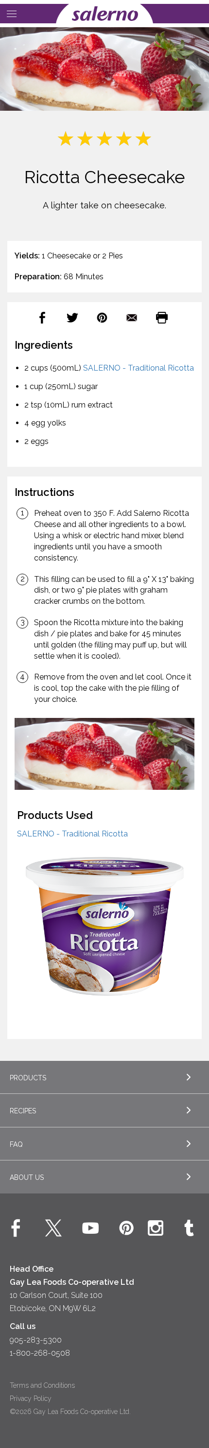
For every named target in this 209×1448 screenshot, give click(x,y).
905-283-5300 (36, 1340)
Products (28, 1078)
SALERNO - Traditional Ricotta (138, 368)
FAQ (16, 1144)
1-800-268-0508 (40, 1353)
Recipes (23, 1111)
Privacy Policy (31, 1398)
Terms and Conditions (42, 1385)
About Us (27, 1177)
